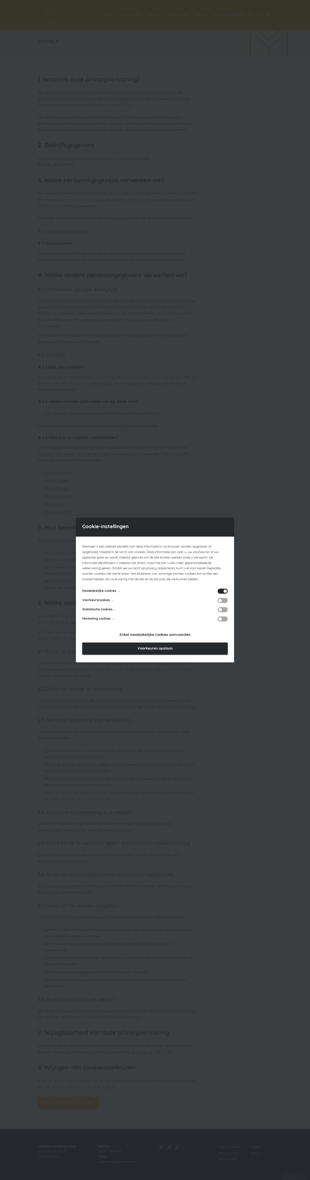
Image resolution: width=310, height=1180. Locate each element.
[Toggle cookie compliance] (223, 600)
